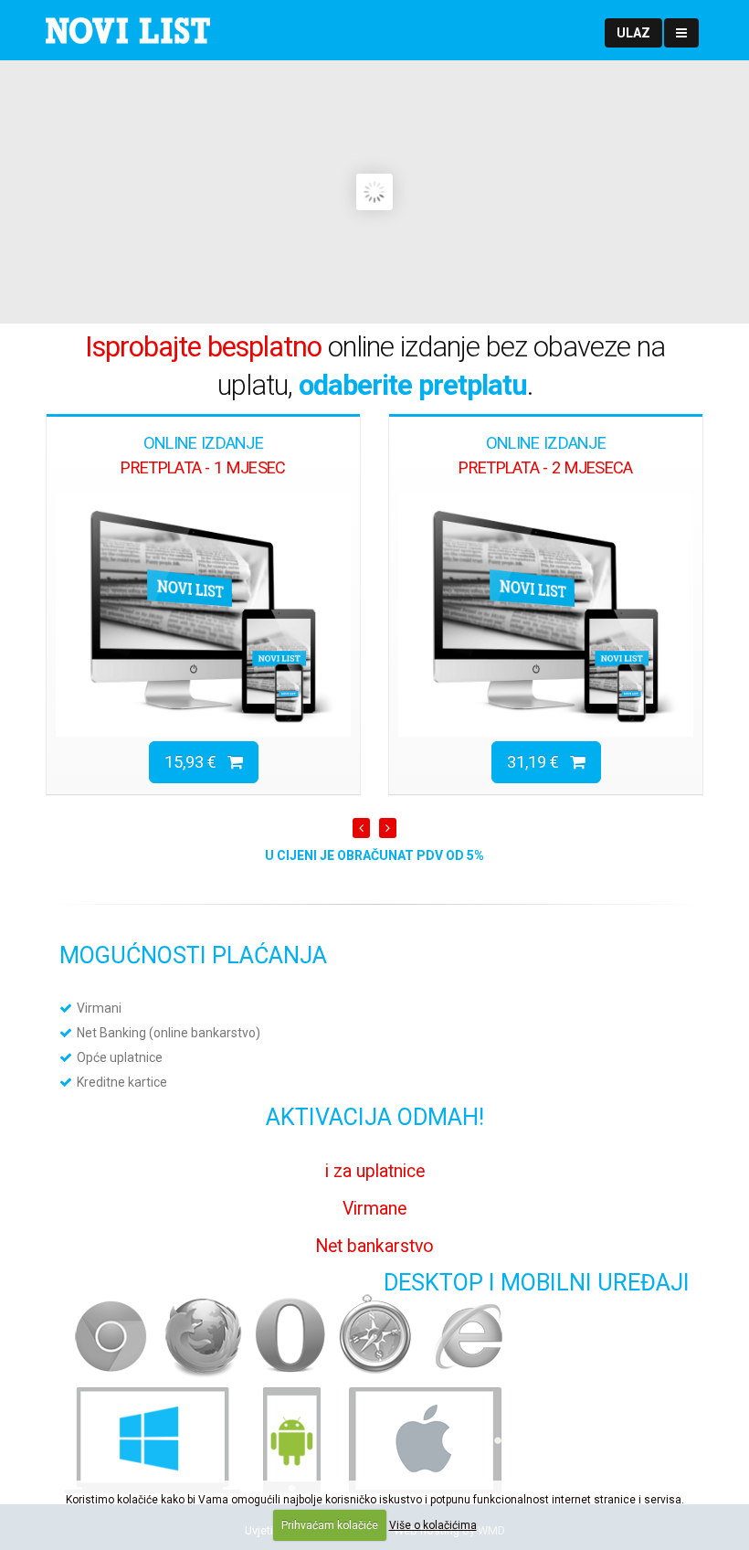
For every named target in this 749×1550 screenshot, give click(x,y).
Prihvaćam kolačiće (329, 1525)
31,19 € (538, 761)
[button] (633, 33)
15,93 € (195, 761)
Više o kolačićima (433, 1525)
